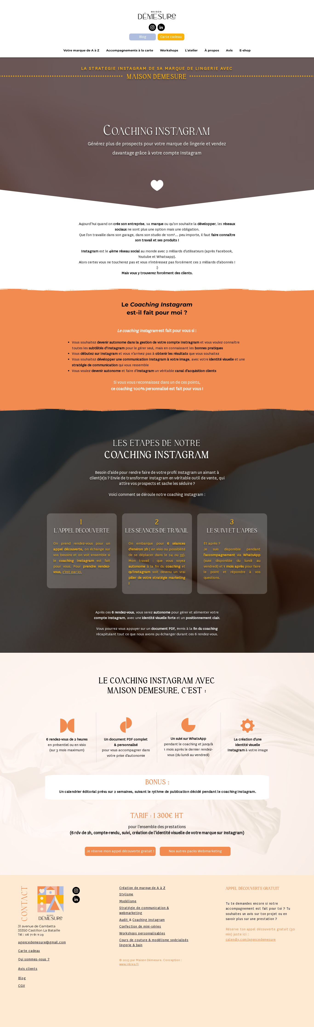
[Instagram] (152, 27)
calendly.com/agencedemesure (251, 939)
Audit (124, 920)
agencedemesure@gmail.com (42, 942)
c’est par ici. (72, 572)
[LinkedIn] (161, 27)
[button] (130, 50)
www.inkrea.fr (129, 964)
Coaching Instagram (148, 920)
